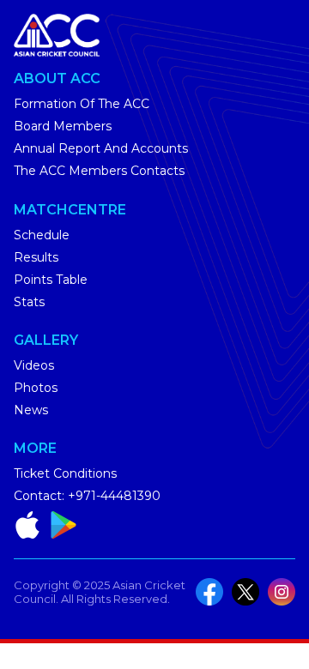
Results (36, 257)
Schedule (42, 235)
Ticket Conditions (65, 473)
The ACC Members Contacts (99, 170)
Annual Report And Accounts (101, 148)
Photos (36, 387)
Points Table (51, 279)
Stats (29, 302)
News (31, 410)
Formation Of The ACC (81, 104)
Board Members (63, 126)
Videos (34, 365)
